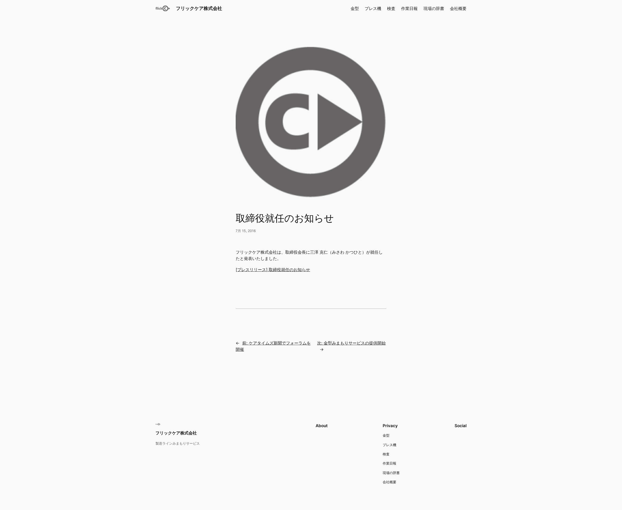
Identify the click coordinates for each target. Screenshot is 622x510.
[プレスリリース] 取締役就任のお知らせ (273, 269)
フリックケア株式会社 (199, 8)
